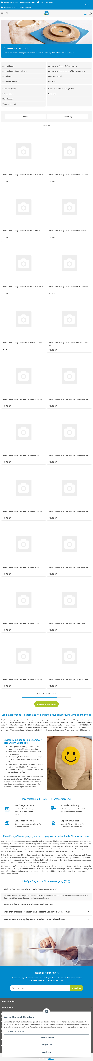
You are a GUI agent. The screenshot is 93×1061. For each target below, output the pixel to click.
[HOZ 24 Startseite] (46, 13)
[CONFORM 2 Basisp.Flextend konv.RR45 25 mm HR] (24, 151)
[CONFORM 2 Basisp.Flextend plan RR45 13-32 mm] (24, 319)
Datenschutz (20, 1031)
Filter (25, 116)
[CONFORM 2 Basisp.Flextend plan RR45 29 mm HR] (69, 488)
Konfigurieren (46, 1045)
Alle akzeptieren (46, 1037)
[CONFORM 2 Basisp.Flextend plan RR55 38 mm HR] (24, 656)
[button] (88, 5)
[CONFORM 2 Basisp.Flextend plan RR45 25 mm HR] (24, 488)
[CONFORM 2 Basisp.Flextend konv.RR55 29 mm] (24, 207)
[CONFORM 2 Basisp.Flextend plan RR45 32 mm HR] (69, 544)
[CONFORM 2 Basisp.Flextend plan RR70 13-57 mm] (69, 656)
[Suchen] (7, 13)
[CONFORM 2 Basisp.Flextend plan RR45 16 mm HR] (24, 376)
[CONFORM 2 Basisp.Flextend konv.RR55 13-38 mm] (69, 151)
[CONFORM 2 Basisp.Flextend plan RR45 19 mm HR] (69, 376)
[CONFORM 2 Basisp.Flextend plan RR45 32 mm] (24, 544)
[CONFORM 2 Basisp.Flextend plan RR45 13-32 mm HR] (69, 319)
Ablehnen (46, 1052)
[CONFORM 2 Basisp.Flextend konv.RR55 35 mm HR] (24, 263)
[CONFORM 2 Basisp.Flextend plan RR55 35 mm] (24, 600)
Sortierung (67, 116)
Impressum (8, 1031)
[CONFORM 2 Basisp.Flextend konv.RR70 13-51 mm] (69, 263)
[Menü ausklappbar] (2, 13)
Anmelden (76, 988)
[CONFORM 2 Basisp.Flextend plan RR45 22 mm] (24, 432)
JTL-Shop (51, 1059)
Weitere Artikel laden (46, 704)
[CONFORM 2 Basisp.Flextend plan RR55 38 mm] (69, 600)
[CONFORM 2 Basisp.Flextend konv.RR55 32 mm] (69, 207)
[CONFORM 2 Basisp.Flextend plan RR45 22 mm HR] (69, 432)
